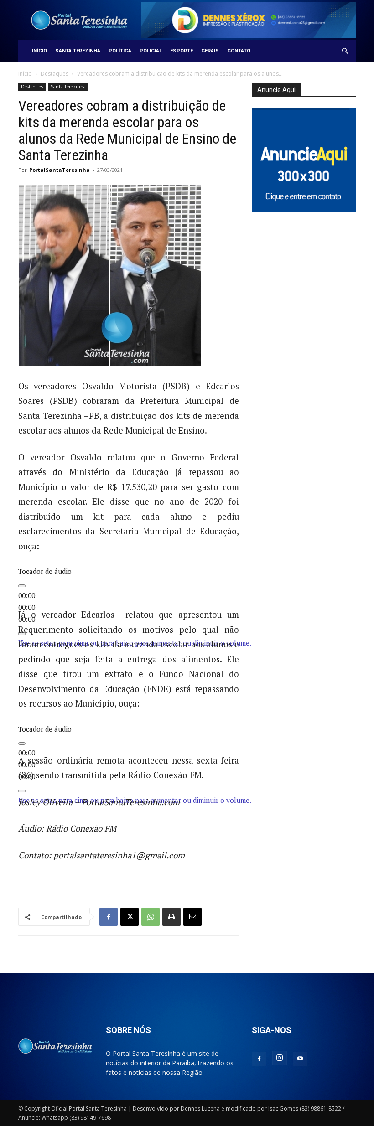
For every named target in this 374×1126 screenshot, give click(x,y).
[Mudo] (22, 791)
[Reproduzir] (22, 585)
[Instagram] (279, 1058)
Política (120, 51)
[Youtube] (300, 1059)
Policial (151, 51)
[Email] (192, 917)
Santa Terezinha (77, 51)
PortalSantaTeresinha (59, 169)
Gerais (210, 51)
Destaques (54, 73)
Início (39, 51)
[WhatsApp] (150, 917)
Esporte (181, 51)
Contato (238, 51)
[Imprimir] (171, 917)
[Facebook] (108, 917)
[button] (345, 51)
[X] (129, 917)
